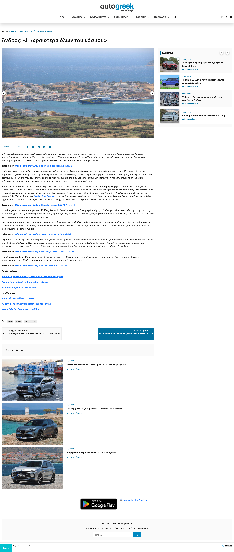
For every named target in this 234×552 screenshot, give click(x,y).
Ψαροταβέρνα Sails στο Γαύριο (18, 298)
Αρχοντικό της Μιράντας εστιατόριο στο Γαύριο (26, 303)
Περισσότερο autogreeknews (12, 546)
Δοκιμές (77, 17)
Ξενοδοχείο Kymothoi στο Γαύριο (19, 287)
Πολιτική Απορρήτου (34, 546)
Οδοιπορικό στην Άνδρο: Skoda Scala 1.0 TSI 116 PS (41, 265)
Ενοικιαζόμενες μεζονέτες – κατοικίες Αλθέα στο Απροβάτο (32, 276)
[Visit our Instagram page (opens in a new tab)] (221, 17)
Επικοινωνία (48, 546)
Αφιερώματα (98, 17)
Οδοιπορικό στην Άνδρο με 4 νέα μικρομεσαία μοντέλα (43, 166)
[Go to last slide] (222, 53)
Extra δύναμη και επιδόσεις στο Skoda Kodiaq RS (123, 333)
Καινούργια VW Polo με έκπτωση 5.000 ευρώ (204, 115)
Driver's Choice (30, 321)
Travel (10, 321)
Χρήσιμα (140, 17)
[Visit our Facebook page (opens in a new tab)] (216, 17)
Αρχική (5, 31)
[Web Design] (227, 546)
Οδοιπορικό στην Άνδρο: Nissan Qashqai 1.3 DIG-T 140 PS (44, 251)
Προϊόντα (160, 17)
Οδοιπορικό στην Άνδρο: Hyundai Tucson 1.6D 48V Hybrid (45, 205)
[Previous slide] (4, 93)
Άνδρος (18, 321)
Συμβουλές (121, 17)
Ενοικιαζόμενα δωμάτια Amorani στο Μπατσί (25, 282)
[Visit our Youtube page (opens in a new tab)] (230, 17)
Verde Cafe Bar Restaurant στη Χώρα (21, 309)
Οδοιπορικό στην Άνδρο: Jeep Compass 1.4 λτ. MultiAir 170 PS (47, 234)
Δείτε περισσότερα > (74, 369)
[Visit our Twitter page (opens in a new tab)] (226, 17)
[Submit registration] (137, 534)
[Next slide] (152, 93)
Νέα (62, 17)
